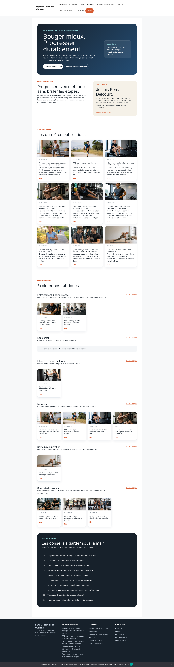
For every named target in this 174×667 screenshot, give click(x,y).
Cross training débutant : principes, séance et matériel (73, 322)
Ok (131, 664)
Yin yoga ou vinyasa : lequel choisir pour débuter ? (49, 473)
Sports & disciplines (87, 4)
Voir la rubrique (131, 295)
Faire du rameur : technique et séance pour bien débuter (99, 431)
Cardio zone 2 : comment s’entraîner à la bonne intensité (68, 585)
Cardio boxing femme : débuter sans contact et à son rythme (48, 388)
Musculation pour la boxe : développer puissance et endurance (53, 207)
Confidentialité (120, 640)
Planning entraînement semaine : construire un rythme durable (47, 322)
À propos (118, 628)
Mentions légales (121, 637)
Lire (40, 178)
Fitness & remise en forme (105, 4)
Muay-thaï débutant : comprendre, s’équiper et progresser (73, 518)
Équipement (80, 11)
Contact (89, 11)
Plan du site (119, 634)
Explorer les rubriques (53, 66)
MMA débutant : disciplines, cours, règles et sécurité (49, 517)
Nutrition (121, 4)
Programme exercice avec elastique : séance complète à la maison (52, 164)
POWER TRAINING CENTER (45, 626)
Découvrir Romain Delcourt (76, 66)
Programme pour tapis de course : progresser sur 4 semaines (119, 207)
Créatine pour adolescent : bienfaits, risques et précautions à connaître (86, 250)
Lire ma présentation (103, 112)
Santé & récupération (65, 11)
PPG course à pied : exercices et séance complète (84, 164)
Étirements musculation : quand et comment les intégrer (85, 207)
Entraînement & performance (68, 4)
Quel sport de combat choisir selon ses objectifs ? (99, 517)
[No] (172, 664)
